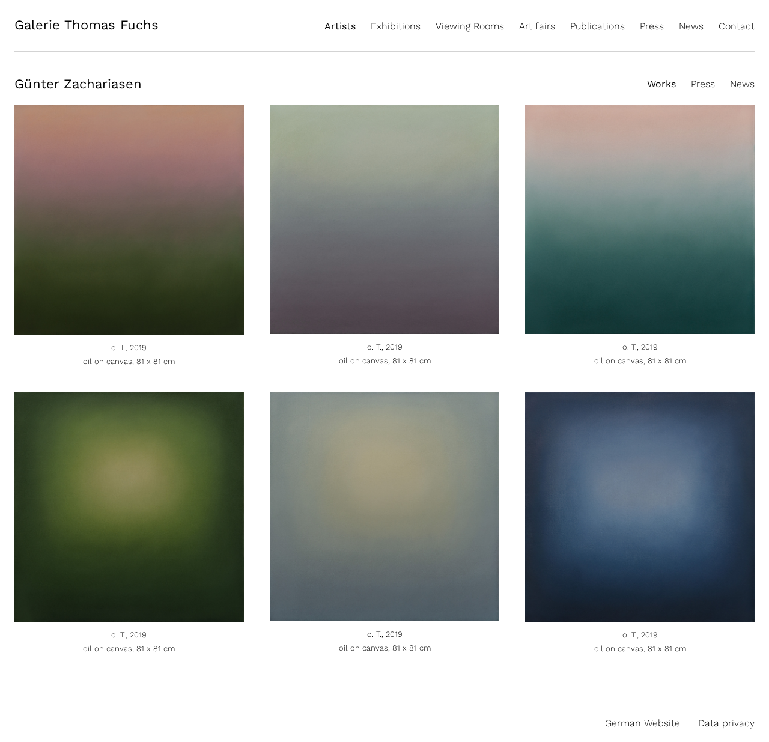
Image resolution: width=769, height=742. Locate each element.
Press (652, 26)
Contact (737, 26)
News (691, 26)
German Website (642, 723)
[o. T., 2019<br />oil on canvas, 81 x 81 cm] (129, 327)
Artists (340, 26)
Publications (597, 26)
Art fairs (537, 26)
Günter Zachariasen (78, 83)
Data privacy (726, 723)
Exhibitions (396, 26)
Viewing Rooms (470, 26)
